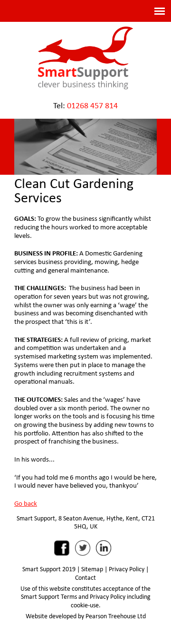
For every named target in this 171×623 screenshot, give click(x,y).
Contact (85, 577)
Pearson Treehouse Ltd (116, 616)
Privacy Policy (126, 569)
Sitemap (92, 569)
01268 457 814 (92, 105)
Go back (25, 503)
